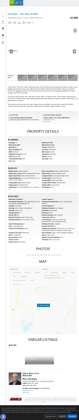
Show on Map (44, 305)
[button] (3, 417)
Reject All (62, 416)
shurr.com (26, 392)
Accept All (72, 416)
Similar (3, 43)
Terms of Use (59, 410)
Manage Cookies (51, 416)
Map (3, 36)
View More (47, 121)
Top (3, 16)
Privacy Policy (48, 410)
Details (3, 23)
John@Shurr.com (49, 120)
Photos (3, 30)
